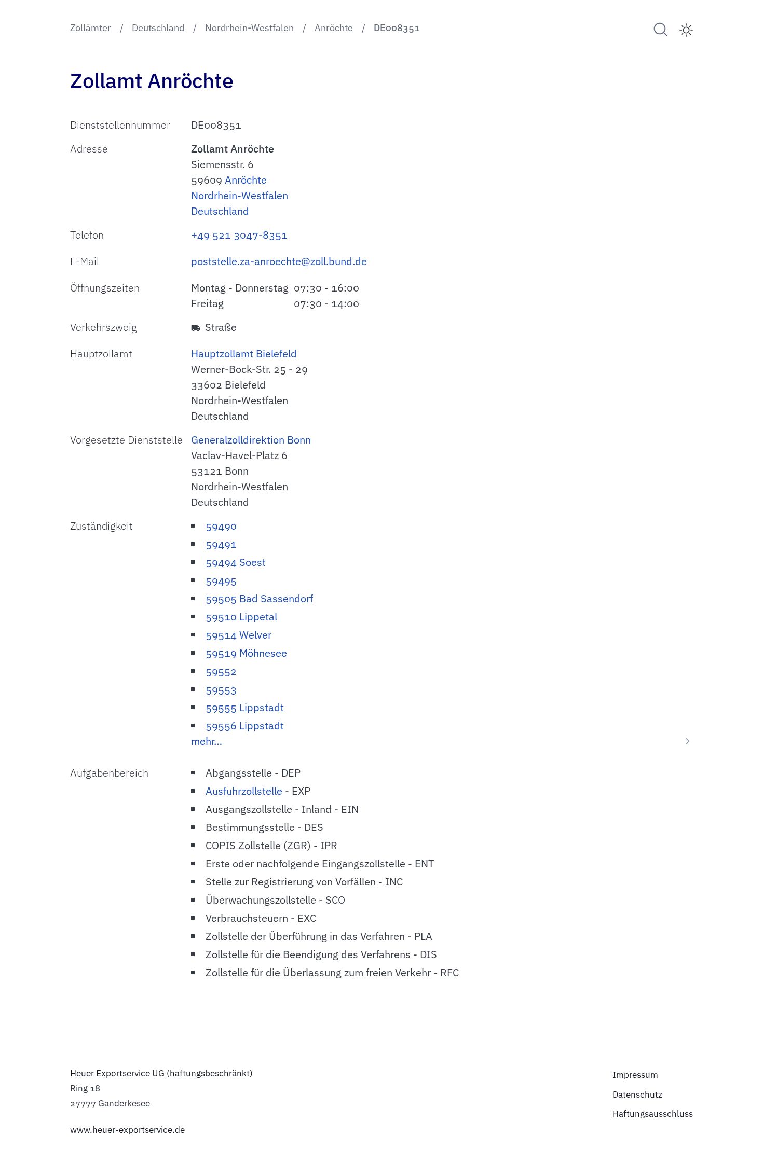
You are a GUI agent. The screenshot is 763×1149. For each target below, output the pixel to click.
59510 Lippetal (241, 617)
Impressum (635, 1075)
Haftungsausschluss (652, 1113)
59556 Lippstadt (245, 725)
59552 (221, 671)
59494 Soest (236, 562)
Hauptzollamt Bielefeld (244, 354)
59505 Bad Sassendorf (259, 598)
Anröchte (246, 180)
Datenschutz (637, 1094)
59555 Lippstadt (245, 707)
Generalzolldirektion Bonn (251, 440)
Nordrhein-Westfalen (239, 195)
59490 (221, 526)
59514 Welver (238, 635)
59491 (221, 544)
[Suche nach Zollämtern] (660, 29)
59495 (221, 580)
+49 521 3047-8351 (239, 235)
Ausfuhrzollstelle (244, 791)
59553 (221, 689)
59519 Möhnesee (246, 653)
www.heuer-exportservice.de (127, 1130)
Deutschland (220, 211)
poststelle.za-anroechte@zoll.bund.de (279, 261)
